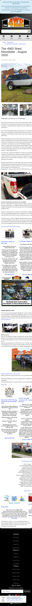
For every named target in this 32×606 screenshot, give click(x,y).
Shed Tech (16, 544)
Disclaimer (16, 583)
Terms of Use (16, 560)
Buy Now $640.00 (27, 439)
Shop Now (4, 384)
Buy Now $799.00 (5, 319)
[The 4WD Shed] (16, 21)
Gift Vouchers (16, 547)
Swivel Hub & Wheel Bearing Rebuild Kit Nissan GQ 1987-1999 (9, 401)
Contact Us (16, 557)
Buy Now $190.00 (9, 274)
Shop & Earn (4, 506)
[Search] (29, 31)
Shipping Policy (16, 572)
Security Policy (16, 579)
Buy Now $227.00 (9, 438)
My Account (16, 537)
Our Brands (16, 563)
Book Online (27, 490)
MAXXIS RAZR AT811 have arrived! (10, 373)
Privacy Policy (16, 569)
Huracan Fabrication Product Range (10, 226)
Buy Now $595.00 (27, 274)
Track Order (16, 541)
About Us (16, 553)
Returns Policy (16, 576)
